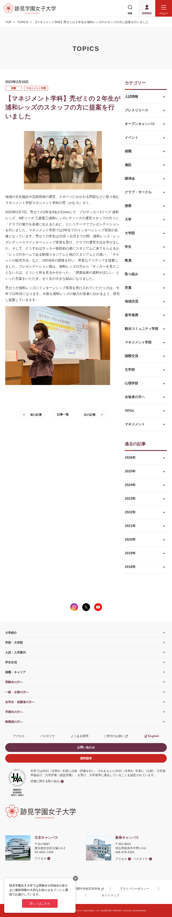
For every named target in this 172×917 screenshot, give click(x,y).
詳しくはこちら (40, 903)
